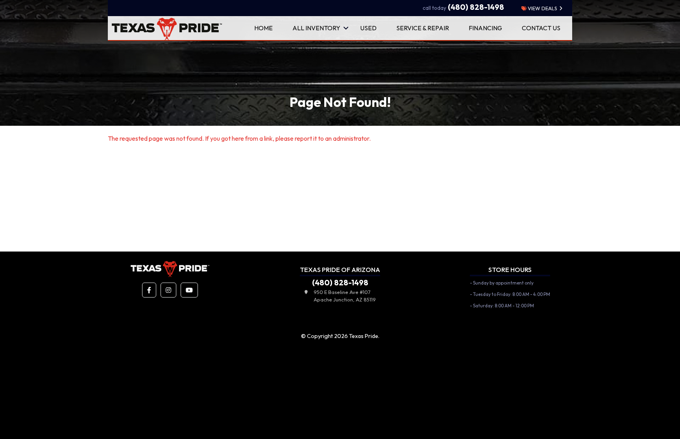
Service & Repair (422, 28)
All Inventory (316, 28)
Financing (485, 28)
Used (368, 28)
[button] (149, 290)
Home (263, 28)
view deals (542, 8)
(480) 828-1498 (463, 7)
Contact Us (541, 28)
